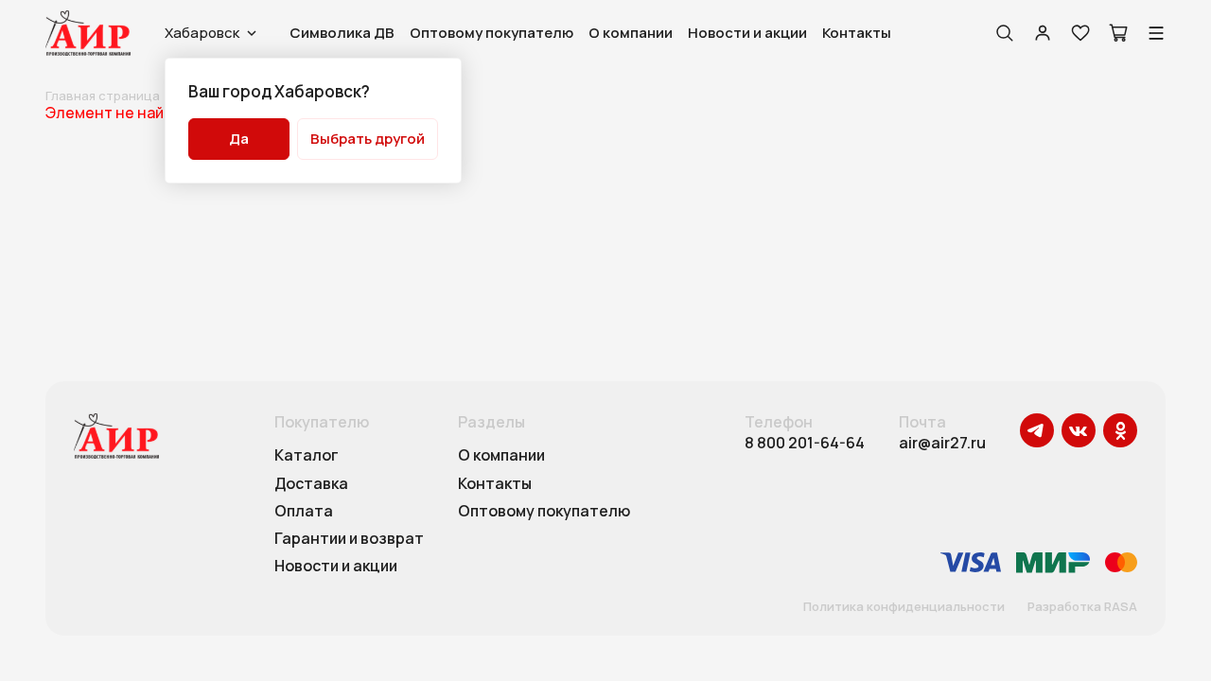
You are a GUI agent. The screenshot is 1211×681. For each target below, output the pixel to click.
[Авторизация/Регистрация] (1042, 33)
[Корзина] (1118, 33)
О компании (630, 33)
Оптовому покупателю (491, 33)
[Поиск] (1004, 33)
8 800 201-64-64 (805, 443)
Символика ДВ (342, 33)
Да (239, 138)
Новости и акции (747, 33)
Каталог (306, 455)
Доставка (311, 484)
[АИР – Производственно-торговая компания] (88, 33)
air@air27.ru (942, 443)
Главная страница (102, 95)
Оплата (303, 511)
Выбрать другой (367, 138)
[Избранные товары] (1080, 33)
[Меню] (1156, 33)
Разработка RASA (1082, 607)
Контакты (856, 33)
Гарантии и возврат (349, 539)
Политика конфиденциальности (904, 607)
